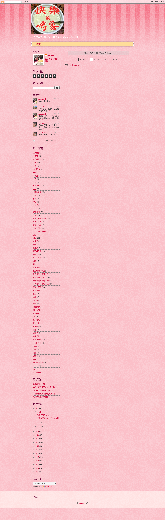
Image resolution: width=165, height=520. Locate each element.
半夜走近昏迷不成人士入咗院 (44, 387)
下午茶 (35, 156)
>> (59, 140)
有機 (34, 199)
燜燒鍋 (35, 346)
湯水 (34, 297)
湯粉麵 (35, 300)
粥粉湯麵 (36, 307)
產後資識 (36, 290)
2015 (37, 464)
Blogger (81, 503)
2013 (37, 472)
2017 (37, 457)
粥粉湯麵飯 (37, 310)
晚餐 (34, 254)
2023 (37, 435)
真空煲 (35, 241)
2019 (37, 450)
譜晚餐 (35, 356)
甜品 (34, 264)
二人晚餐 (36, 153)
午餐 (34, 172)
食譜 (34, 208)
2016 (37, 461)
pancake (35, 366)
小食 (34, 166)
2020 (37, 446)
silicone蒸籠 (37, 372)
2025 (37, 408)
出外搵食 (36, 185)
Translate (49, 486)
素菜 (34, 244)
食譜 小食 (36, 212)
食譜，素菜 (37, 221)
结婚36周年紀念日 (40, 384)
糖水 (34, 349)
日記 (34, 182)
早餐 (34, 195)
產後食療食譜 (38, 287)
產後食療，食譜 (39, 271)
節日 (34, 316)
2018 (37, 453)
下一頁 (114, 59)
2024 (37, 431)
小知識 (35, 162)
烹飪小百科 (37, 257)
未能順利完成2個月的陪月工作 (44, 394)
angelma (50, 55)
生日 (34, 189)
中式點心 (36, 169)
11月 (39, 411)
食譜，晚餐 (37, 225)
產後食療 (36, 267)
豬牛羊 (35, 333)
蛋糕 (34, 294)
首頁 (38, 44)
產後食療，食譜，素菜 (41, 280)
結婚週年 (36, 313)
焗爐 (34, 261)
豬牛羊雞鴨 (37, 339)
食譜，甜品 (37, 228)
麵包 (34, 359)
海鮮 (34, 238)
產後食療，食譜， (40, 277)
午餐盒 (35, 175)
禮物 (34, 353)
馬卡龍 (35, 248)
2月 (39, 426)
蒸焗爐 (35, 326)
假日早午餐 (37, 251)
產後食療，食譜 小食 (41, 274)
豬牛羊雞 (36, 336)
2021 (37, 442)
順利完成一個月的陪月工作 (43, 390)
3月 (39, 423)
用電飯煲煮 (37, 192)
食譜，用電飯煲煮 (40, 218)
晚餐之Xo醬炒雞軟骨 (40, 397)
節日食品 (36, 320)
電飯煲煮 (36, 323)
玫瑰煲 (35, 205)
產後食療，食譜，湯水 (41, 284)
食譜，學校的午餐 (40, 231)
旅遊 (34, 235)
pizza (34, 369)
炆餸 (34, 202)
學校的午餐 (37, 343)
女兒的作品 (37, 159)
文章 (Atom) (74, 65)
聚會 (34, 330)
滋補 (34, 303)
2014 (37, 468)
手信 (34, 179)
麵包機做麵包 (38, 362)
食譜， (35, 215)
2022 (37, 438)
